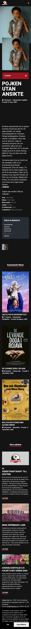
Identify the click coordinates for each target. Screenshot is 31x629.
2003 (14, 207)
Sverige (9, 205)
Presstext (6, 226)
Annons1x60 (7, 231)
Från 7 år (13, 202)
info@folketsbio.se (12, 606)
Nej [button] (8, 624)
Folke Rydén (9, 197)
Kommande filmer (15, 265)
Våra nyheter (15, 444)
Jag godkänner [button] (21, 624)
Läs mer (5, 498)
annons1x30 (7, 228)
